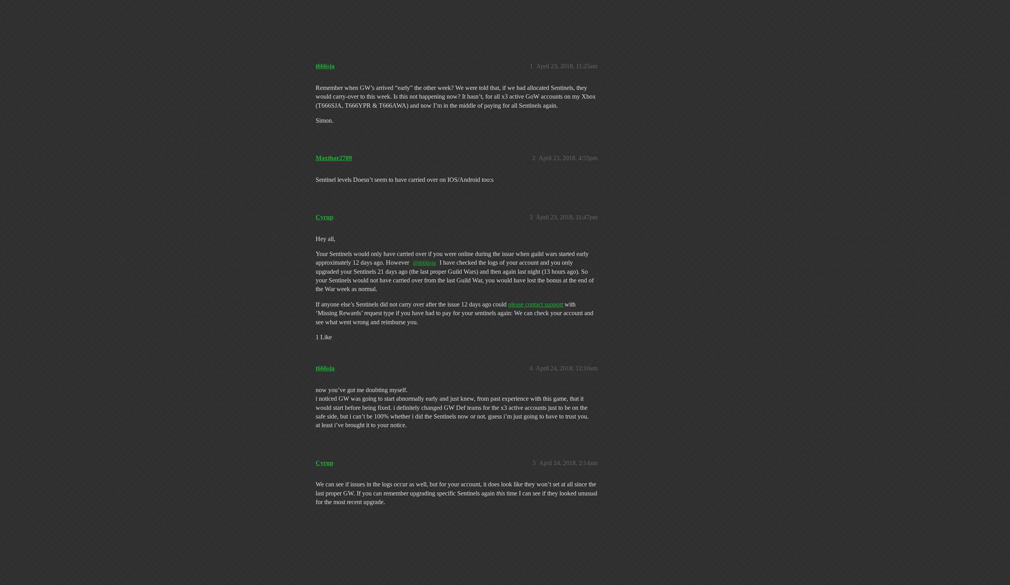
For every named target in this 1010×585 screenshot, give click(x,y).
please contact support (535, 304)
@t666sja (424, 263)
